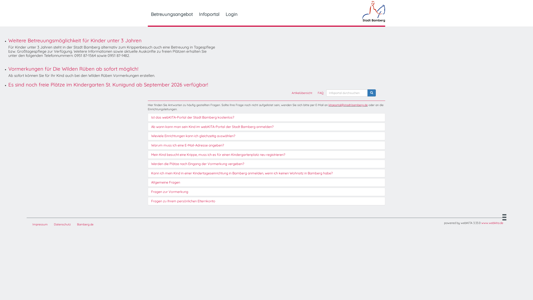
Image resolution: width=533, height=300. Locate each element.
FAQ (321, 93)
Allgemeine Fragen (165, 182)
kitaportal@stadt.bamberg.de (348, 105)
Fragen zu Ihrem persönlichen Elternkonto (183, 201)
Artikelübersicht (302, 93)
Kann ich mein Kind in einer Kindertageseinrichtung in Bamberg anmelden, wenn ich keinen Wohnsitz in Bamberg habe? (242, 173)
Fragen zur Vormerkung (169, 192)
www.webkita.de (492, 223)
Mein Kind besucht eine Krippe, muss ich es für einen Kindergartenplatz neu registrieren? (218, 155)
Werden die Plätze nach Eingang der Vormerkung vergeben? (197, 164)
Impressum (40, 224)
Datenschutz (62, 224)
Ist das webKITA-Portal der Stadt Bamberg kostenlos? (192, 117)
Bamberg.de (85, 224)
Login (232, 14)
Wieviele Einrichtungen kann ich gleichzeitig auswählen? (193, 136)
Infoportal (209, 14)
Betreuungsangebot (172, 14)
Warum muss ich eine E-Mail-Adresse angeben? (187, 145)
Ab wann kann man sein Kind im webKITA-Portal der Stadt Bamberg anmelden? (212, 127)
